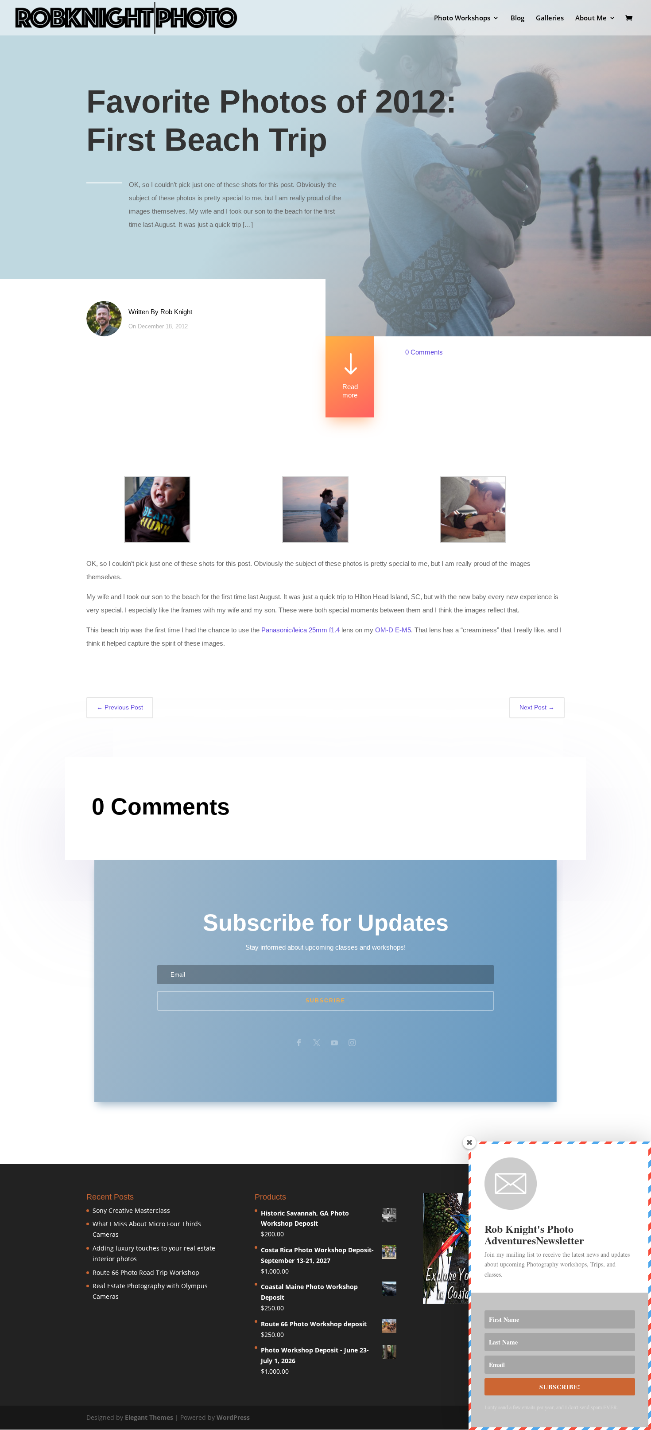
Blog (517, 18)
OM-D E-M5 (393, 630)
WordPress (233, 1417)
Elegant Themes (149, 1417)
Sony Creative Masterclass (131, 1210)
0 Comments (424, 352)
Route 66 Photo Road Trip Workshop (146, 1272)
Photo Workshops (462, 18)
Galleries (550, 18)
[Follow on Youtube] (334, 1043)
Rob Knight (176, 312)
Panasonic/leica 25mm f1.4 (300, 630)
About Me (591, 18)
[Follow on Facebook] (299, 1043)
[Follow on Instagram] (352, 1043)
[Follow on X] (317, 1043)
